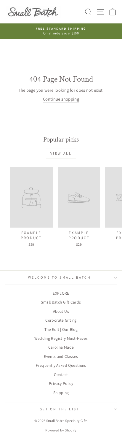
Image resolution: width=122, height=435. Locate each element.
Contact (61, 374)
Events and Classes (61, 356)
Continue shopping (61, 99)
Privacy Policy (61, 383)
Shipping (61, 392)
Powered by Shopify (61, 430)
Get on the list (60, 409)
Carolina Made (61, 347)
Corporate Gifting (60, 320)
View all (61, 153)
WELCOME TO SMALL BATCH (59, 277)
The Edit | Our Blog (61, 329)
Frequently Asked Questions (61, 365)
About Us (61, 311)
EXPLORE (61, 293)
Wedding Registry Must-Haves (61, 338)
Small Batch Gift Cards (61, 302)
